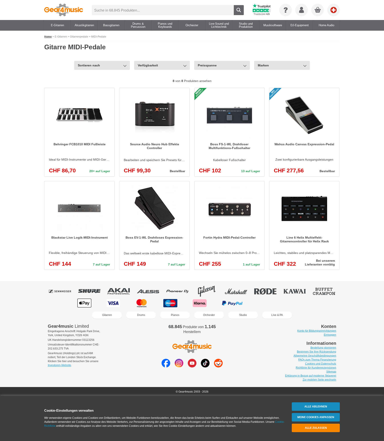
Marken (263, 65)
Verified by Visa (299, 303)
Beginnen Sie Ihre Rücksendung (316, 351)
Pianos (175, 315)
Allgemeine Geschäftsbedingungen (315, 355)
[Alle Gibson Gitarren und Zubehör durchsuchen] (209, 291)
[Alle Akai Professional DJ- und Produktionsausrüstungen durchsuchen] (121, 291)
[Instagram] (179, 366)
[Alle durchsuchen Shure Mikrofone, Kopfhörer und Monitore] (92, 291)
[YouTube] (192, 366)
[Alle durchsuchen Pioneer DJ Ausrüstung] (180, 291)
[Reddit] (218, 366)
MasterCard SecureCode (267, 303)
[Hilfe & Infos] (286, 10)
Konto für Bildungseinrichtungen (316, 330)
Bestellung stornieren (323, 347)
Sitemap (331, 371)
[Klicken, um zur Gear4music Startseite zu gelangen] (63, 10)
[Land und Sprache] (334, 10)
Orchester (209, 315)
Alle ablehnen (315, 406)
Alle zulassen (316, 427)
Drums (141, 315)
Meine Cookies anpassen (315, 417)
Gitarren (107, 315)
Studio (243, 315)
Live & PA (277, 315)
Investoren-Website (59, 365)
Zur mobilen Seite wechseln (319, 379)
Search (239, 10)
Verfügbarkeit (148, 65)
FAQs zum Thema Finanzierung (317, 359)
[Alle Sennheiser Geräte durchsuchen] (63, 291)
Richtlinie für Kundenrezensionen (316, 367)
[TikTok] (205, 366)
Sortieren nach (89, 65)
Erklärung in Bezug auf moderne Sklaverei (310, 375)
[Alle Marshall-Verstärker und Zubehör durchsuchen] (239, 291)
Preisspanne (207, 65)
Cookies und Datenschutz (320, 363)
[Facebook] (166, 366)
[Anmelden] (302, 10)
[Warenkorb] (318, 10)
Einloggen (330, 334)
